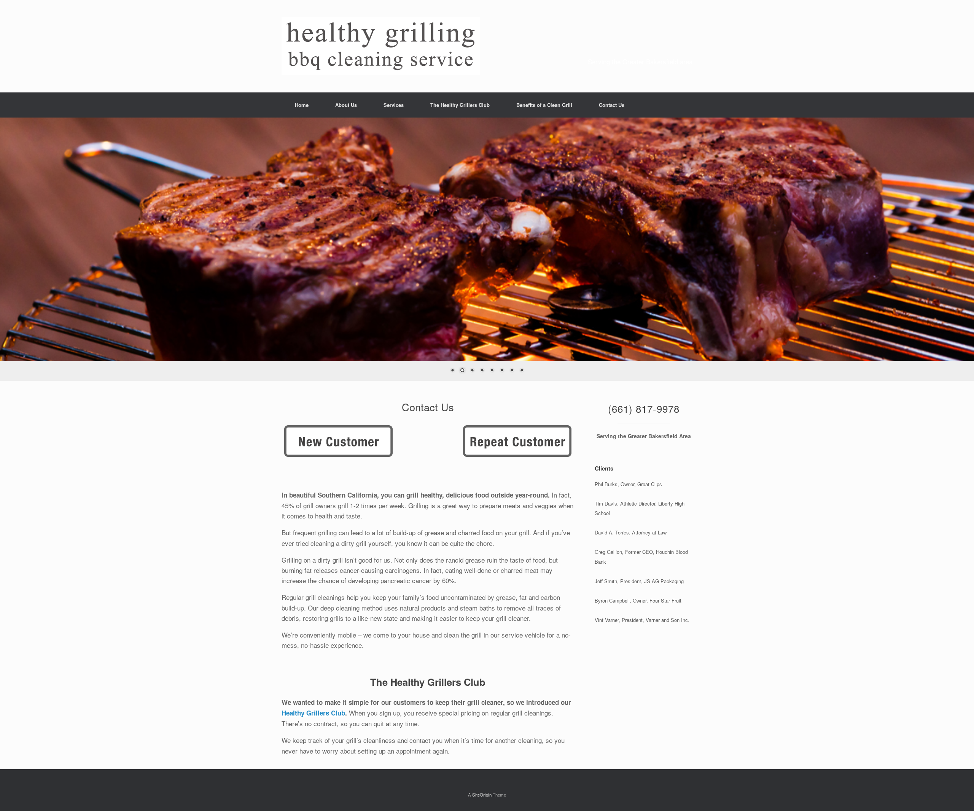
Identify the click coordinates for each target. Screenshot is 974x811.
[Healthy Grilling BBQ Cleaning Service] (381, 46)
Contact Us (611, 104)
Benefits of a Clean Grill (544, 104)
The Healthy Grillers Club (460, 104)
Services (394, 104)
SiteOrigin (482, 794)
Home (302, 104)
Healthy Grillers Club (313, 712)
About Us (346, 104)
